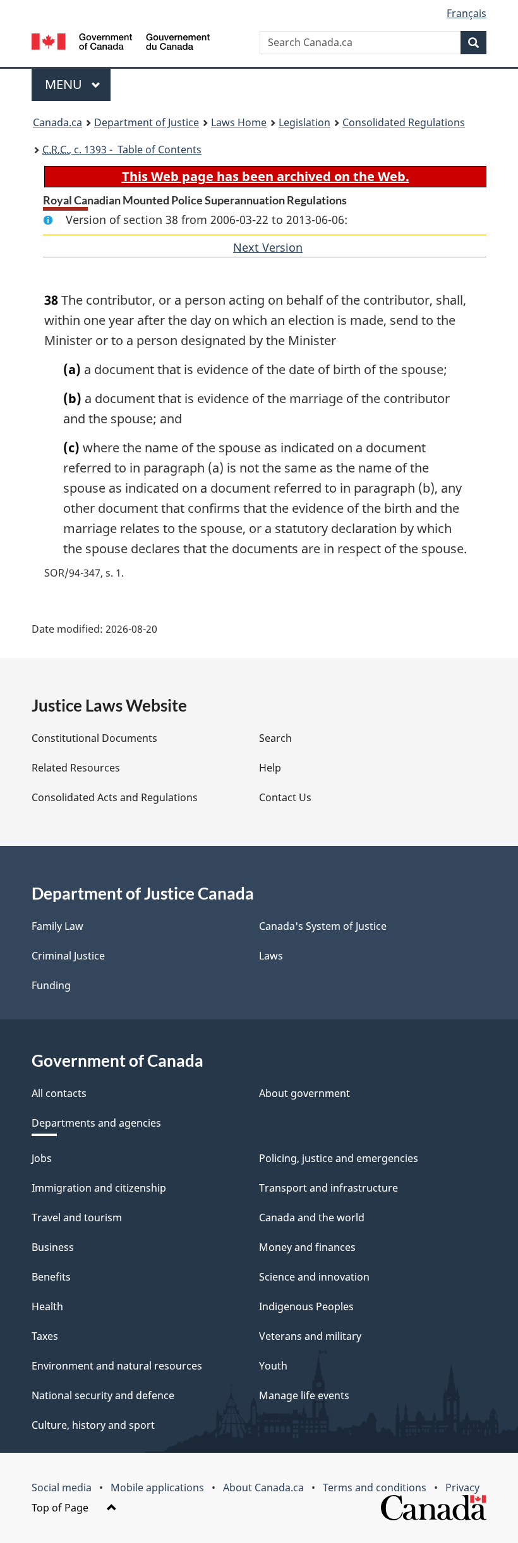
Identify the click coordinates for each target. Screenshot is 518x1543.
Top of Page (61, 1508)
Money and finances (307, 1247)
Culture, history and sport (93, 1425)
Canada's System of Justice (323, 926)
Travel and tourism (77, 1217)
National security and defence (103, 1395)
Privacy (462, 1487)
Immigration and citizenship (99, 1188)
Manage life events (304, 1395)
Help (270, 768)
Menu (65, 84)
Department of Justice (146, 122)
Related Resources (76, 768)
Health (47, 1306)
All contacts (59, 1093)
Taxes (45, 1336)
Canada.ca (57, 122)
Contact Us (285, 797)
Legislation (304, 122)
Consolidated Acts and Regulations (115, 797)
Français (466, 13)
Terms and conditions (374, 1487)
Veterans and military (310, 1336)
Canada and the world (311, 1217)
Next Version (268, 247)
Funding (51, 985)
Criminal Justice (68, 956)
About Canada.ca (263, 1487)
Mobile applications (157, 1487)
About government (304, 1093)
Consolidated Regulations (403, 122)
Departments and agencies (96, 1123)
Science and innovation (314, 1277)
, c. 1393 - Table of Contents (122, 149)
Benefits (51, 1277)
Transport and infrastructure (328, 1188)
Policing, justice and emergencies (338, 1158)
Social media (62, 1487)
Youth (273, 1366)
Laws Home (239, 122)
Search (275, 738)
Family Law (57, 926)
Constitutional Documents (94, 738)
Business (53, 1247)
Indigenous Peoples (306, 1306)
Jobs (42, 1158)
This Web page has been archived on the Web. (265, 176)
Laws (271, 956)
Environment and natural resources (117, 1366)
